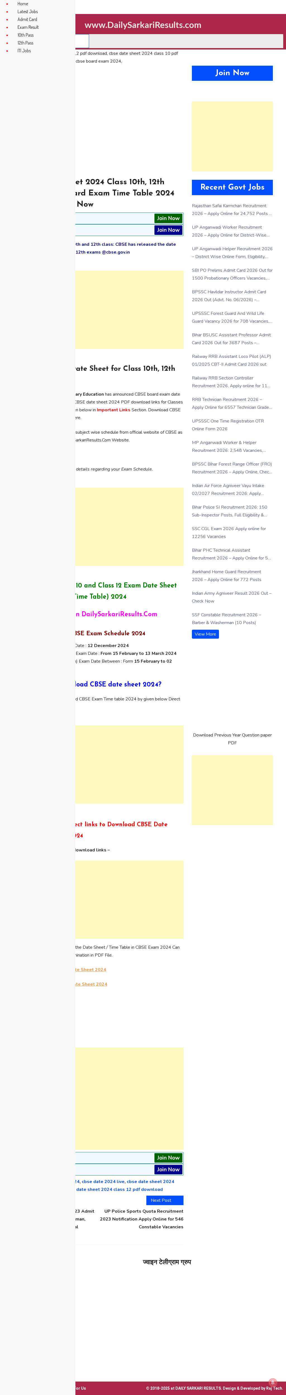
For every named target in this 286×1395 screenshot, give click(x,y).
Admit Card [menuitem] (27, 19)
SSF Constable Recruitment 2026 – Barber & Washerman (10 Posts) (226, 619)
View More (205, 634)
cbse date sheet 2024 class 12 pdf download (114, 1189)
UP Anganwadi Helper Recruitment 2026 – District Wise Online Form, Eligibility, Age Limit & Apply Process (232, 253)
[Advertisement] (98, 310)
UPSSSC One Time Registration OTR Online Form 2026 (228, 425)
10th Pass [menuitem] (26, 35)
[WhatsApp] (98, 1013)
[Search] (82, 41)
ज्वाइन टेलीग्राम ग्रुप (167, 1262)
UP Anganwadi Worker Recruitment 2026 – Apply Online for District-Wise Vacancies (229, 231)
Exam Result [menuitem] (28, 27)
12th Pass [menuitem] (25, 43)
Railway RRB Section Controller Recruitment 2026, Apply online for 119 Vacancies (231, 382)
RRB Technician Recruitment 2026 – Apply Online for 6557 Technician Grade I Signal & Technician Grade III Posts (231, 403)
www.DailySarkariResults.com (143, 25)
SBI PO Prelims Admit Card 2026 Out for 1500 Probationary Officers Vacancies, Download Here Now (232, 274)
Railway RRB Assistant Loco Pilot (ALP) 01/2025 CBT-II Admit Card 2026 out (231, 360)
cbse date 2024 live (103, 1182)
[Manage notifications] (272, 1382)
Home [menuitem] (23, 3)
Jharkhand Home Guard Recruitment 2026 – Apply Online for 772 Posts (226, 576)
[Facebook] (98, 1031)
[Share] (98, 1040)
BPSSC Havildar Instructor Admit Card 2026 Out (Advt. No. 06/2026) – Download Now (229, 296)
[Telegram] (98, 1022)
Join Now (168, 218)
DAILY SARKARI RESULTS (198, 1388)
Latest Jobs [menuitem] (28, 11)
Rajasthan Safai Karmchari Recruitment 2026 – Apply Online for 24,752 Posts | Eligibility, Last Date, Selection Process (231, 210)
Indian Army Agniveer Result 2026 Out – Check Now (231, 597)
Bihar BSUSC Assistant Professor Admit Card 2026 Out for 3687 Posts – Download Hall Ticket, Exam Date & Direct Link (231, 339)
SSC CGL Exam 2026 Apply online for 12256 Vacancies (229, 533)
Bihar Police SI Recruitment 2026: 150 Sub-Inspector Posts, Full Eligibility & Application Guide (229, 511)
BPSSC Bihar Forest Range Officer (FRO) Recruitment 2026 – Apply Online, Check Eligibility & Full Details (232, 468)
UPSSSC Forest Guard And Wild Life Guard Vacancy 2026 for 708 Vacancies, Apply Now (230, 317)
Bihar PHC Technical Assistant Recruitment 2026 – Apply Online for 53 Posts (231, 554)
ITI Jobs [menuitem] (24, 50)
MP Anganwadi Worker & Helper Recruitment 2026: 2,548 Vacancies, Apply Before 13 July (227, 447)
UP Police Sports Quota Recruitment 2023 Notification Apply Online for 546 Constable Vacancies (141, 1219)
